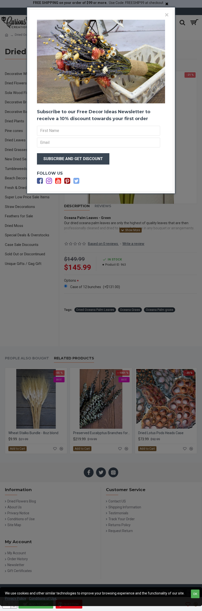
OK (195, 594)
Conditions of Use (42, 598)
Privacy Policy (15, 598)
